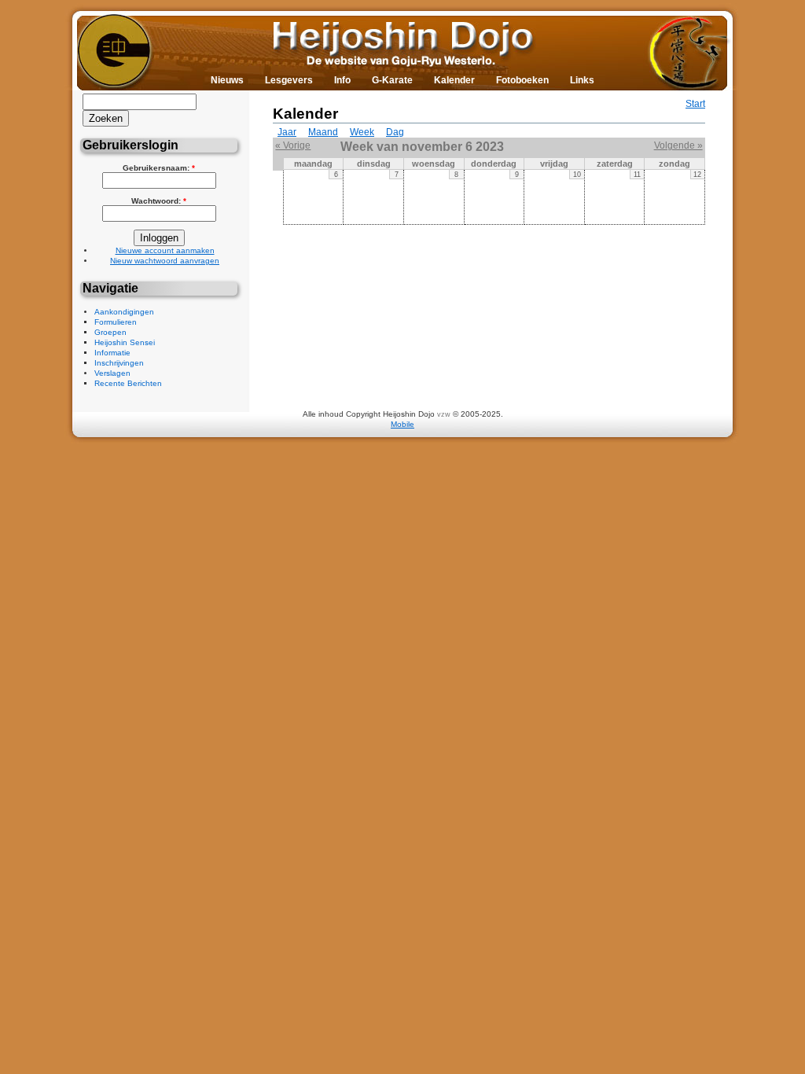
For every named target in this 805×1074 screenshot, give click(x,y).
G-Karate (392, 80)
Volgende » (678, 145)
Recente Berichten (128, 383)
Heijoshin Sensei (124, 342)
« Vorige (293, 145)
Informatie (112, 352)
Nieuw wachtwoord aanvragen (164, 260)
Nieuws (227, 80)
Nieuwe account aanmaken (165, 250)
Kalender (454, 80)
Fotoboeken (522, 80)
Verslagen (112, 373)
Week (362, 132)
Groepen (110, 332)
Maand (323, 132)
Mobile (402, 424)
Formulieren (115, 322)
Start (695, 103)
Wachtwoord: (158, 201)
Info (342, 80)
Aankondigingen (124, 311)
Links (582, 80)
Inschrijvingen (119, 363)
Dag (395, 132)
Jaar (287, 132)
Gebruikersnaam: (159, 168)
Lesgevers (289, 80)
